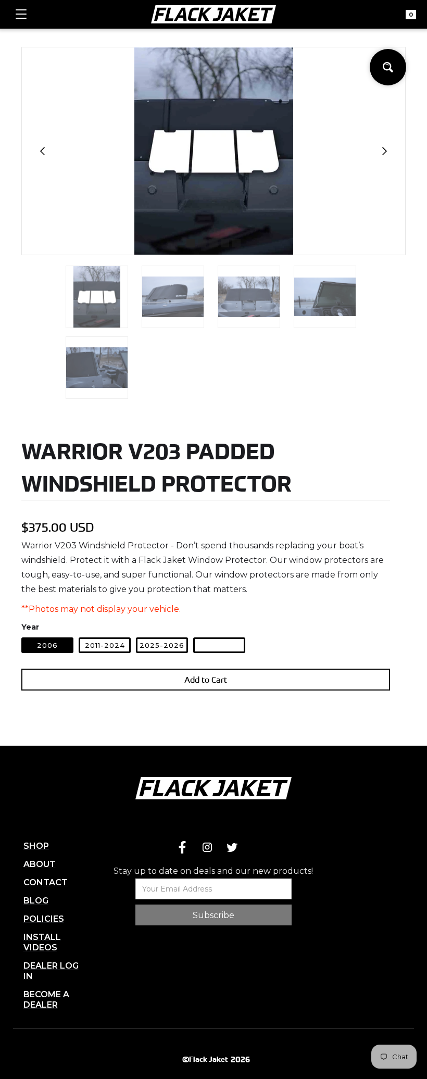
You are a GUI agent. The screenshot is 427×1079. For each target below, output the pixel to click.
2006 (47, 645)
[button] (21, 14)
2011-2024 (105, 645)
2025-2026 (162, 645)
